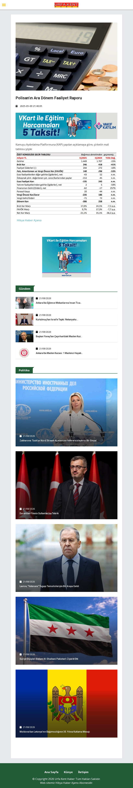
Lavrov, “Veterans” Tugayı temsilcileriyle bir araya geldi (49, 586)
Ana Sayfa (51, 772)
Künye (68, 772)
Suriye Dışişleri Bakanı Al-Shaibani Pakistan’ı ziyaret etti (49, 659)
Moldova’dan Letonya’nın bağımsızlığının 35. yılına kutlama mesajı (55, 731)
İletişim (83, 772)
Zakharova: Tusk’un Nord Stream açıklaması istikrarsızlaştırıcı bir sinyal (58, 440)
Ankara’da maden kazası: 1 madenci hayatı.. (59, 353)
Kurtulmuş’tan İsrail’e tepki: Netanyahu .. (57, 319)
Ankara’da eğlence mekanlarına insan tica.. (59, 303)
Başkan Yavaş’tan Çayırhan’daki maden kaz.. (59, 336)
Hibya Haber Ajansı (67, 783)
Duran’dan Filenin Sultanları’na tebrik (39, 513)
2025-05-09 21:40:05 (31, 106)
